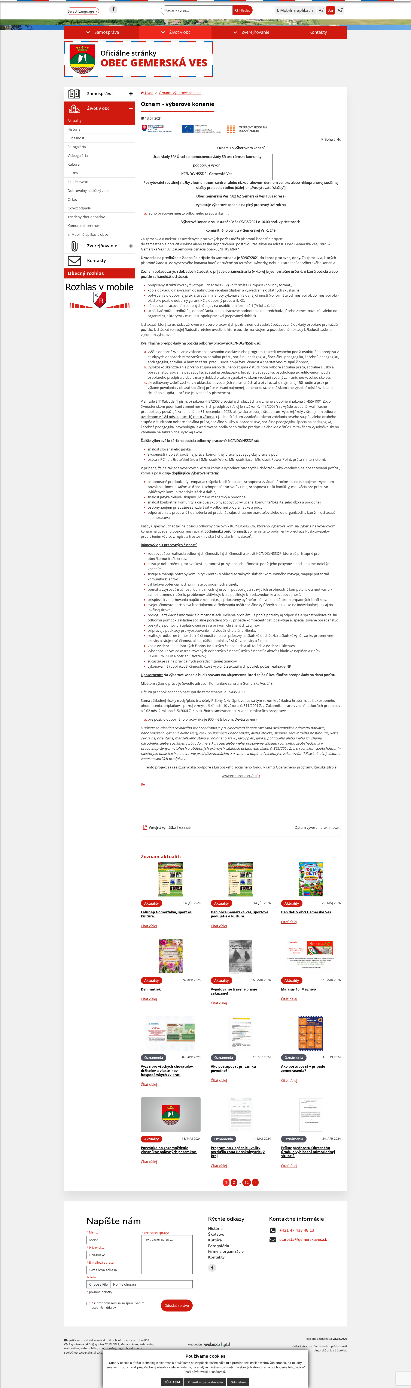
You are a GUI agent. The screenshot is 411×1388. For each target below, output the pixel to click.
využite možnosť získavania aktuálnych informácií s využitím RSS (108, 1340)
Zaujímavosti (78, 182)
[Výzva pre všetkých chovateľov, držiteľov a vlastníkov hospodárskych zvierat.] (171, 1033)
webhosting (71, 1348)
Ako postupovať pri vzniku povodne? (233, 1068)
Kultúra (74, 164)
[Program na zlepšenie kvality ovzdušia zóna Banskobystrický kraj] (241, 1114)
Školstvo (216, 1234)
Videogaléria (78, 155)
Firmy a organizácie (226, 1251)
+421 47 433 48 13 (296, 1230)
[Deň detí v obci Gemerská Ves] (311, 879)
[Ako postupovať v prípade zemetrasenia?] (311, 1033)
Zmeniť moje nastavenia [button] (205, 1382)
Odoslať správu (176, 1305)
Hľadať (244, 10)
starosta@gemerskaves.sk (303, 1239)
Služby (73, 173)
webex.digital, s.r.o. (92, 1348)
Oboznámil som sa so (118, 1305)
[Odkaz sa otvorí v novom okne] (113, 9)
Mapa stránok (129, 1344)
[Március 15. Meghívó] (311, 956)
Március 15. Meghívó (298, 989)
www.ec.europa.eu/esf (239, 775)
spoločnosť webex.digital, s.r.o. (83, 1352)
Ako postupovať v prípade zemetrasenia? (303, 1068)
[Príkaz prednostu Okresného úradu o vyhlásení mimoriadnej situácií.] (311, 1114)
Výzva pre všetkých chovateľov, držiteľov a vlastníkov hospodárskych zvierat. (167, 1070)
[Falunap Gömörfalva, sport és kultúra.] (171, 879)
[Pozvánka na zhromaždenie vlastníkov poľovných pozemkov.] (171, 1114)
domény (111, 1348)
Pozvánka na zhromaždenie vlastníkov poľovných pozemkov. (169, 1149)
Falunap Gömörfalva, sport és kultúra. (166, 914)
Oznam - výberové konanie (180, 92)
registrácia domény (130, 1348)
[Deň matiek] (171, 956)
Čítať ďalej (149, 926)
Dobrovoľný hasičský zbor (88, 190)
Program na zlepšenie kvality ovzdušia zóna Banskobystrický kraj (238, 1151)
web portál (146, 1344)
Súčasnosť (76, 138)
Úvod (148, 92)
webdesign (195, 1344)
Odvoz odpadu (79, 208)
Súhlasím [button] (172, 1382)
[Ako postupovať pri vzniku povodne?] (241, 1033)
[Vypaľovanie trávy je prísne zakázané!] (241, 956)
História (74, 129)
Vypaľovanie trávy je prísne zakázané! (234, 991)
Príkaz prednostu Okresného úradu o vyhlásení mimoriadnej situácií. (308, 1151)
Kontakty (318, 32)
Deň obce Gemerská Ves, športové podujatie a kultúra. (239, 914)
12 (246, 1182)
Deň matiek (151, 989)
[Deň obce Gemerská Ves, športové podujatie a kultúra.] (241, 879)
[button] (101, 32)
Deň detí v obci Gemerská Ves (306, 912)
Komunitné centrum (84, 225)
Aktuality (75, 120)
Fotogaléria (77, 146)
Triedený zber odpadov (86, 217)
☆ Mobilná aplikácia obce (88, 234)
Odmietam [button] (238, 1382)
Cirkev (72, 199)
